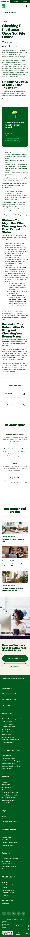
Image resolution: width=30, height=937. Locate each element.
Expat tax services (8, 742)
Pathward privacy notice (10, 821)
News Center (6, 895)
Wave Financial (7, 768)
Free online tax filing (8, 726)
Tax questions (6, 861)
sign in (13, 160)
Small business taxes (8, 758)
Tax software (6, 729)
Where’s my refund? (8, 800)
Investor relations (7, 898)
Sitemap (4, 869)
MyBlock (5, 782)
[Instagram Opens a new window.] (14, 913)
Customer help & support (10, 858)
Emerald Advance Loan (9, 842)
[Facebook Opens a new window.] (9, 913)
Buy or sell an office (8, 890)
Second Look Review (8, 732)
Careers (4, 887)
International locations (9, 866)
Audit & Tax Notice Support (10, 739)
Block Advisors (6, 756)
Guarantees (5, 903)
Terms (4, 816)
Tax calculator (6, 787)
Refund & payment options (10, 795)
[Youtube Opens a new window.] (19, 913)
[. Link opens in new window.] (7, 933)
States (15, 463)
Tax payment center (8, 797)
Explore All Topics (10, 12)
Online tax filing (7, 721)
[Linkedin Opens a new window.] (23, 913)
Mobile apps (6, 784)
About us (5, 882)
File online (10, 134)
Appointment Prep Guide (10, 792)
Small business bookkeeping (11, 761)
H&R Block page (16, 154)
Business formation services (11, 766)
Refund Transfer (7, 840)
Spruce (4, 834)
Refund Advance (7, 845)
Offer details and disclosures (12, 678)
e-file (10, 76)
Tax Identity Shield (8, 737)
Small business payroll (9, 763)
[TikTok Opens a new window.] (4, 913)
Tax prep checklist (8, 790)
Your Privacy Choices (18, 933)
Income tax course (8, 892)
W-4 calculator (6, 802)
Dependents (15, 478)
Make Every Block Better (9, 885)
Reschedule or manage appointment (13, 719)
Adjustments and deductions (15, 449)
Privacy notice (6, 818)
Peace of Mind (6, 734)
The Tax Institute (7, 900)
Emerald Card (6, 837)
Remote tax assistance (15, 434)
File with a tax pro (12, 140)
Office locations (7, 864)
